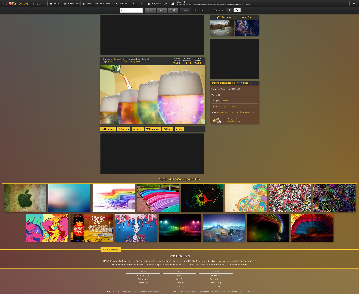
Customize (154, 129)
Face (219, 261)
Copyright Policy (216, 275)
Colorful (125, 62)
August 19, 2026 (228, 106)
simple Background (164, 264)
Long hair (239, 261)
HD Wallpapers (179, 286)
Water (216, 264)
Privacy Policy (216, 283)
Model (115, 264)
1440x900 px (109, 261)
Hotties (185, 10)
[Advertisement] (152, 35)
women (224, 264)
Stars (190, 264)
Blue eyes (176, 261)
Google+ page (143, 283)
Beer (120, 62)
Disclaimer (216, 286)
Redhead (150, 264)
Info (180, 129)
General (150, 10)
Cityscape (201, 261)
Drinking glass (134, 62)
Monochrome (125, 264)
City (193, 261)
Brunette (186, 260)
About (179, 275)
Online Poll (179, 279)
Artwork (160, 261)
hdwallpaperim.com (112, 291)
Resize (138, 129)
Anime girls (149, 260)
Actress (131, 261)
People (173, 10)
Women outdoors (238, 264)
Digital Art (211, 261)
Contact (224, 291)
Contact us (180, 283)
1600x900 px (121, 261)
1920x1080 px (113, 62)
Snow (177, 264)
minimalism (250, 260)
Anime (162, 10)
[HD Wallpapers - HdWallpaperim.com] (23, 3)
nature (136, 264)
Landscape (228, 261)
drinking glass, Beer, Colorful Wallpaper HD (233, 82)
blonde (167, 261)
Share (169, 129)
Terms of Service (216, 279)
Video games (206, 264)
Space (183, 264)
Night (142, 264)
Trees (196, 264)
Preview (125, 129)
